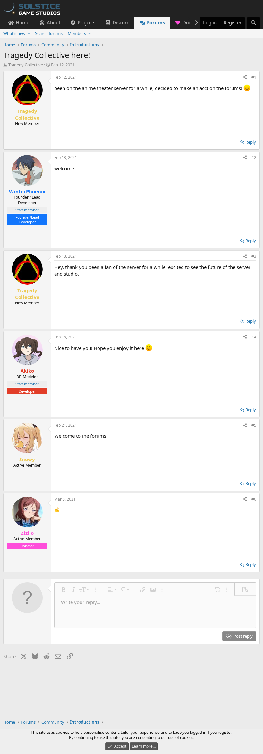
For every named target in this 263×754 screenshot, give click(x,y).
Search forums (49, 33)
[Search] (253, 23)
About (53, 22)
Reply (250, 142)
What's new (14, 33)
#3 (253, 256)
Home (22, 22)
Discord (121, 22)
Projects (86, 22)
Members (77, 33)
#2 (253, 157)
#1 (253, 77)
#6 (253, 499)
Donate (190, 22)
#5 (253, 425)
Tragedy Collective (25, 65)
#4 (253, 337)
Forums (156, 22)
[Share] (245, 77)
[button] (29, 33)
